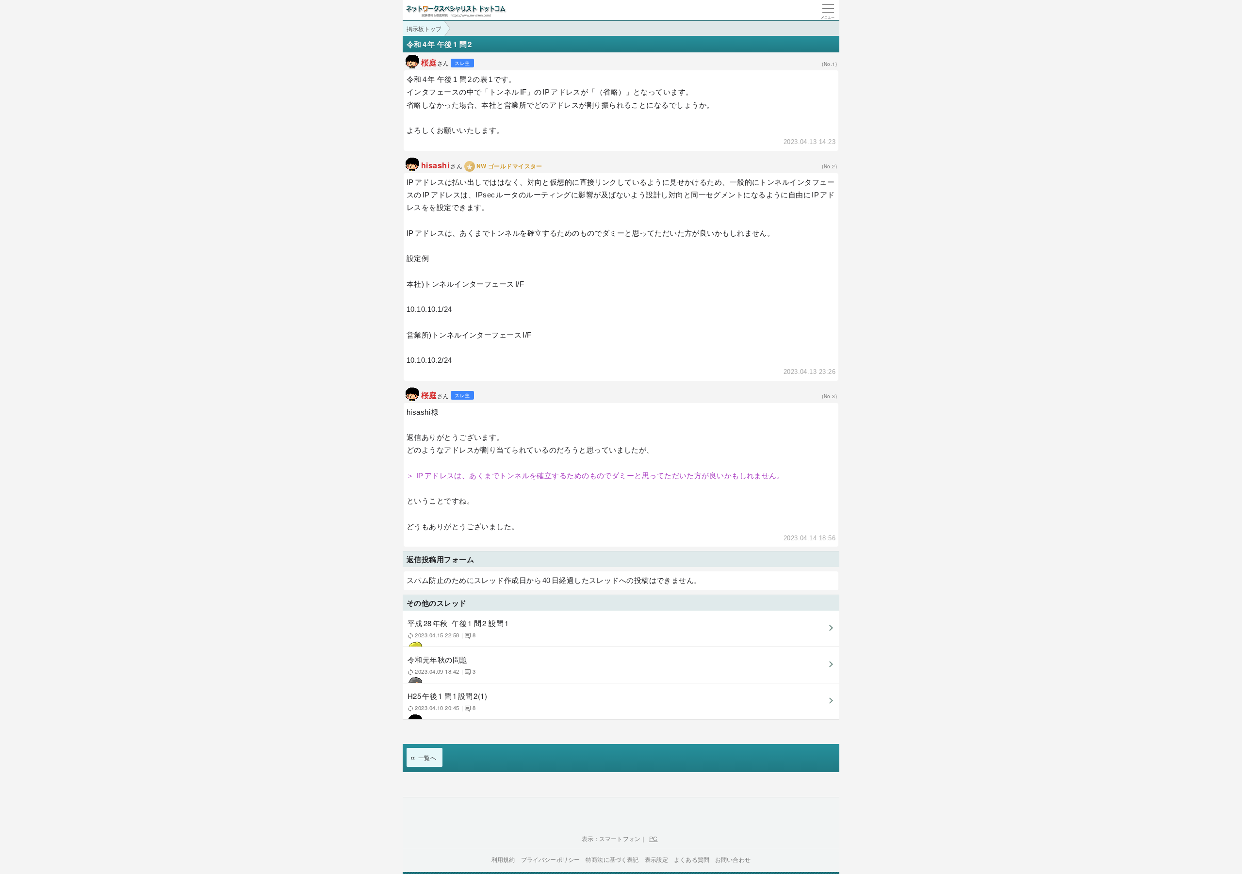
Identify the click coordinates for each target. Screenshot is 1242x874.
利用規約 (503, 859)
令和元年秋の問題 (441, 664)
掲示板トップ (424, 28)
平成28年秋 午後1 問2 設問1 (458, 628)
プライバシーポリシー (550, 859)
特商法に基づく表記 (612, 859)
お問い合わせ (733, 859)
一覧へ (427, 757)
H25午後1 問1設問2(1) (447, 701)
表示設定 (657, 859)
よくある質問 (691, 859)
